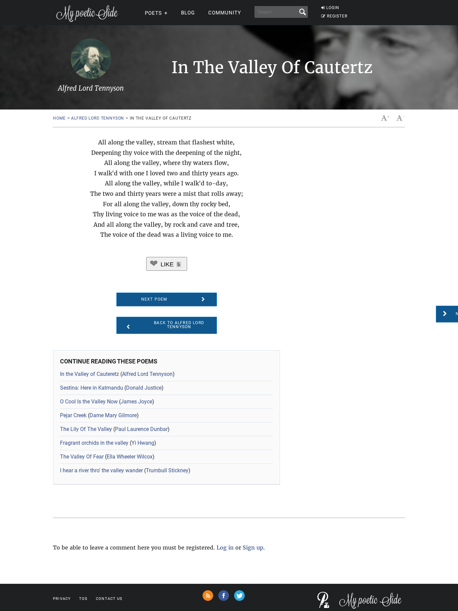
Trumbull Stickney (167, 470)
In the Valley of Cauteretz (89, 374)
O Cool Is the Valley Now (89, 401)
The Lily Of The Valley (86, 429)
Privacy (62, 599)
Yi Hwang (142, 443)
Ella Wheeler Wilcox (130, 456)
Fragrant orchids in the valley (94, 443)
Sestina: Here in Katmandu (91, 388)
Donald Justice (144, 388)
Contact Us (109, 599)
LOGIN (332, 7)
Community (224, 13)
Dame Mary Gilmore (113, 415)
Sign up (253, 547)
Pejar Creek (73, 415)
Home (59, 118)
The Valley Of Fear (82, 456)
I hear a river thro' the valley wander (101, 470)
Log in (225, 547)
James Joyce (136, 401)
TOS (83, 599)
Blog (188, 13)
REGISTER (337, 16)
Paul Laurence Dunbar (141, 429)
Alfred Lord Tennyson (97, 118)
